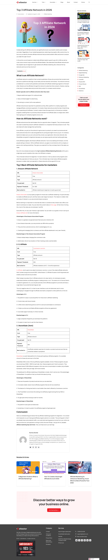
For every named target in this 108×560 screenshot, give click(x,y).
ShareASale (31, 329)
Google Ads (81, 75)
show (24, 71)
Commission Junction (39, 248)
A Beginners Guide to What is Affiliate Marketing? (28, 478)
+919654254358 (81, 531)
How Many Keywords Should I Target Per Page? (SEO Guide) (83, 60)
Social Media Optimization (64, 534)
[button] (89, 2)
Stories (83, 2)
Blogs (62, 2)
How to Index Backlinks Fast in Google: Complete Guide (83, 21)
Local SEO (81, 79)
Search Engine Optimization (64, 531)
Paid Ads (60, 536)
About (68, 2)
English (92, 558)
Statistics (81, 90)
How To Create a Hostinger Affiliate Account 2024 (53, 478)
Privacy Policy (49, 538)
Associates (52, 2)
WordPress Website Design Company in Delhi (64, 539)
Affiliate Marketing (48, 14)
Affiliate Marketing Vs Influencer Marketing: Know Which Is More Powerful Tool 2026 (79, 480)
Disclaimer (48, 544)
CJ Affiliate (19, 270)
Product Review (82, 84)
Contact (76, 2)
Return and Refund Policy (49, 541)
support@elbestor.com (82, 534)
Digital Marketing (83, 72)
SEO (80, 86)
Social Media (82, 88)
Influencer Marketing (84, 77)
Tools (43, 2)
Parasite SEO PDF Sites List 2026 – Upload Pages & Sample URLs (83, 47)
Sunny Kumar (21, 14)
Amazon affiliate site (21, 213)
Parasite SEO (82, 81)
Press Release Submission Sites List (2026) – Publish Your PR (83, 34)
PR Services (61, 543)
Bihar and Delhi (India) (82, 536)
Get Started (83, 105)
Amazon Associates (38, 173)
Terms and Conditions (48, 534)
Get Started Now (53, 510)
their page (53, 205)
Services (34, 2)
